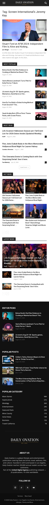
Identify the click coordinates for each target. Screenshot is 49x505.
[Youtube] (33, 487)
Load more (23, 167)
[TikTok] (21, 487)
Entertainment (7, 40)
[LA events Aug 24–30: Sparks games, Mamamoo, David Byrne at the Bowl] (41, 94)
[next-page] (7, 232)
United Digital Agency (20, 470)
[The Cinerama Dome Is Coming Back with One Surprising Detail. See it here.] (13, 211)
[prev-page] (3, 232)
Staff (3, 136)
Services (20, 496)
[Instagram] (15, 487)
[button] (4, 3)
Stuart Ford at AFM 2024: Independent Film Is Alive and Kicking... (22, 45)
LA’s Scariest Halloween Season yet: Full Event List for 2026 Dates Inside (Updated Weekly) (23, 260)
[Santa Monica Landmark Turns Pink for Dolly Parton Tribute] (41, 83)
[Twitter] (27, 487)
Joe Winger (5, 49)
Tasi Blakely (6, 162)
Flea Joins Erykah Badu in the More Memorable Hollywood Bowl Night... (34, 198)
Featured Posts (7, 192)
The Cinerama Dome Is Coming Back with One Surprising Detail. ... (10, 223)
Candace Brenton (7, 149)
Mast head (28, 496)
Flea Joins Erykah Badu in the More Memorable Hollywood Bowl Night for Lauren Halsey (28, 274)
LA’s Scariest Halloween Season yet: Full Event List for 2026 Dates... (12, 198)
